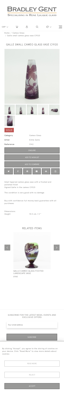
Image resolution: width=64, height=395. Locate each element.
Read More (32, 364)
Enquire (32, 150)
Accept (32, 386)
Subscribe (32, 337)
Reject (32, 375)
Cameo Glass (18, 33)
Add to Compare (32, 164)
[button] (27, 27)
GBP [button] (4, 27)
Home (7, 33)
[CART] (16, 27)
